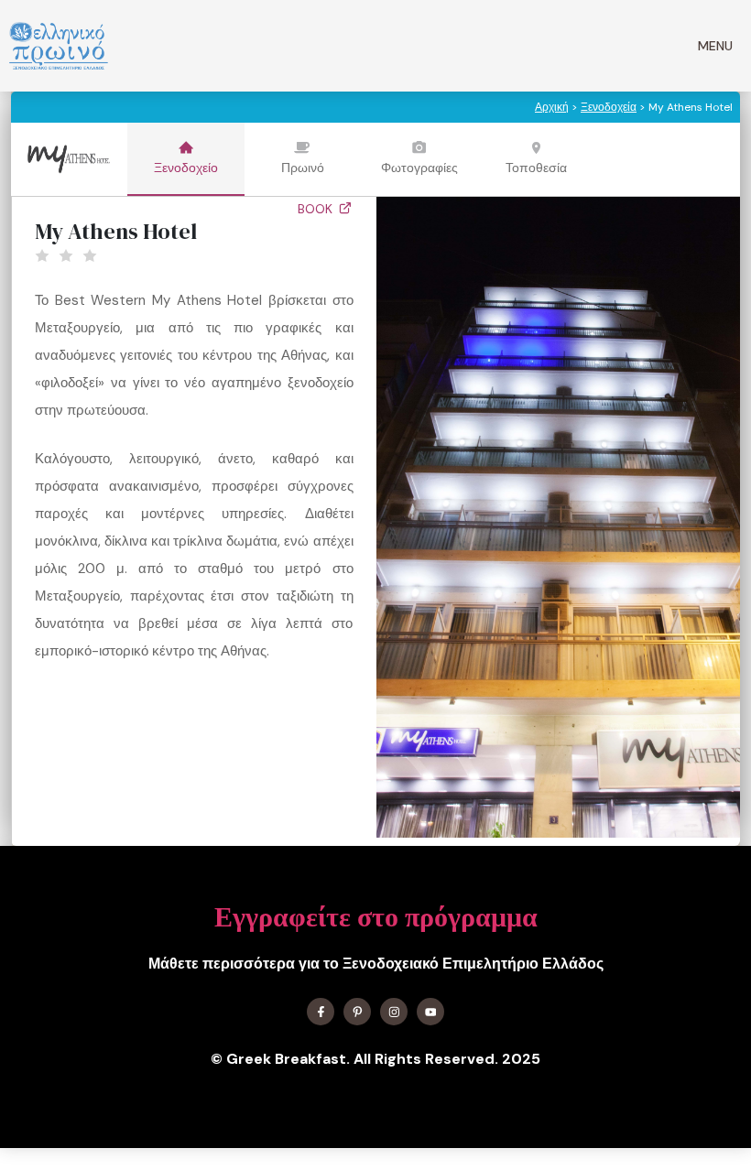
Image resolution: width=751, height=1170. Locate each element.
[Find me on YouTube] (430, 1011)
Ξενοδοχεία (609, 107)
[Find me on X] (357, 1011)
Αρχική (552, 107)
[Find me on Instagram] (394, 1011)
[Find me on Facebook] (320, 1011)
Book (317, 208)
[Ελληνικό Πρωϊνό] (58, 46)
